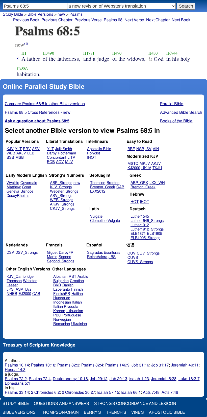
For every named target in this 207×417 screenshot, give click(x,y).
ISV (148, 149)
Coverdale (28, 183)
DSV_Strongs (26, 252)
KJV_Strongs (61, 187)
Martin (52, 257)
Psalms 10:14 (17, 365)
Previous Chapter (56, 20)
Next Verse (134, 20)
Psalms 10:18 (43, 365)
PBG (57, 315)
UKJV (146, 168)
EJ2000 (24, 294)
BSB (10, 157)
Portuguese (71, 315)
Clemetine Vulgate (105, 221)
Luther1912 (140, 225)
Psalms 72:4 (40, 379)
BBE (131, 149)
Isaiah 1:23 (139, 379)
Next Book (181, 20)
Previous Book (26, 20)
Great (26, 187)
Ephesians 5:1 (17, 383)
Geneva (13, 191)
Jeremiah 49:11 (185, 365)
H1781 (89, 53)
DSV (10, 252)
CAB (120, 187)
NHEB (12, 294)
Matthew (14, 187)
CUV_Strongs (148, 253)
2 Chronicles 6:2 (45, 392)
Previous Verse (88, 20)
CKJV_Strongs (62, 209)
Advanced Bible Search (181, 112)
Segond (65, 257)
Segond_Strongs (60, 261)
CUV (131, 253)
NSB (140, 149)
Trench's (116, 412)
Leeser (12, 285)
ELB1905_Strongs (145, 238)
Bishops (26, 191)
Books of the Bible (176, 121)
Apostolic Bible (167, 412)
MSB (19, 157)
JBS (112, 257)
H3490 (48, 53)
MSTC (132, 164)
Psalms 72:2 (16, 379)
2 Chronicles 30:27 (78, 392)
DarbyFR (66, 252)
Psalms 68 (113, 20)
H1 (24, 53)
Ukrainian (79, 324)
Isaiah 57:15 (108, 392)
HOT (135, 202)
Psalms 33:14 (17, 392)
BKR (57, 285)
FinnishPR (61, 294)
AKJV (21, 153)
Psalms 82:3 (68, 365)
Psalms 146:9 (117, 365)
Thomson (97, 183)
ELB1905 (154, 234)
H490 (117, 53)
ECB (51, 162)
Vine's (137, 412)
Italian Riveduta (65, 307)
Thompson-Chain (60, 412)
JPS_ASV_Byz (19, 289)
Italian (77, 302)
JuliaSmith (63, 149)
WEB (11, 153)
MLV (69, 162)
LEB (30, 153)
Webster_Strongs (64, 191)
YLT (18, 149)
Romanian (61, 324)
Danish (67, 285)
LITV (71, 157)
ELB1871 (138, 234)
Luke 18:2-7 (189, 379)
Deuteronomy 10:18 (70, 379)
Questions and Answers (61, 404)
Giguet (52, 252)
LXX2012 (97, 191)
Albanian (60, 277)
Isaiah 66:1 (131, 392)
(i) (26, 43)
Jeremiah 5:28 (163, 379)
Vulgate (96, 216)
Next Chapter (158, 20)
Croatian (77, 281)
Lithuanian (74, 311)
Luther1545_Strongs (147, 221)
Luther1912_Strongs (147, 229)
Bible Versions (40, 14)
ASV (36, 149)
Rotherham (67, 153)
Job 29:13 (118, 379)
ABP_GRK (139, 183)
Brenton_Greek (102, 187)
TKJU (157, 168)
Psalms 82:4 (92, 365)
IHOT (91, 157)
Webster (30, 281)
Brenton (113, 183)
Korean (59, 311)
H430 (153, 53)
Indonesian (62, 302)
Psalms (76, 14)
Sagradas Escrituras (103, 252)
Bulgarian (61, 281)
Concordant (56, 157)
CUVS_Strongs (140, 262)
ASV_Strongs (61, 196)
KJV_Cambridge (20, 277)
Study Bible (13, 14)
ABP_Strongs (61, 183)
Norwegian (62, 319)
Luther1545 (140, 216)
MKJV (145, 164)
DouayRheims (18, 196)
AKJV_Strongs (62, 204)
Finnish (77, 289)
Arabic (82, 277)
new (61, 14)
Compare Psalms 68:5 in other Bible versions (45, 104)
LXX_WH (157, 183)
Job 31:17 (160, 365)
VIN (156, 149)
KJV (10, 149)
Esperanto (61, 289)
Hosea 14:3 (15, 370)
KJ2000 (133, 168)
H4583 (22, 69)
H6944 (172, 53)
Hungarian (61, 298)
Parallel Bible (171, 104)
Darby (52, 153)
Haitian (77, 294)
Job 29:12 (99, 379)
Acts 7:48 (151, 392)
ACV (60, 162)
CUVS (132, 258)
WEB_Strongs (61, 200)
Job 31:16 (140, 365)
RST (72, 277)
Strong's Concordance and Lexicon (135, 404)
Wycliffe (13, 183)
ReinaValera (97, 257)
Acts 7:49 (170, 392)
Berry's (92, 412)
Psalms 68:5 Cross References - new (37, 112)
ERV (27, 149)
